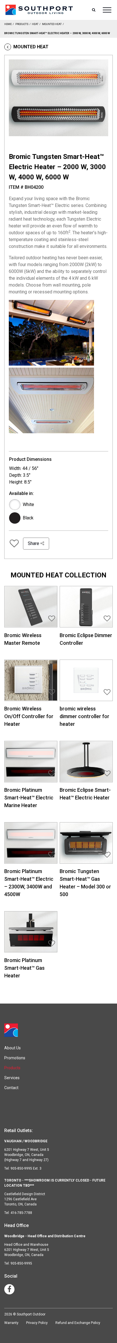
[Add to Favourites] (14, 543)
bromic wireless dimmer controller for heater (84, 716)
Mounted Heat (52, 24)
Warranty (11, 1323)
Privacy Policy (37, 1323)
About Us (12, 1048)
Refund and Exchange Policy (77, 1323)
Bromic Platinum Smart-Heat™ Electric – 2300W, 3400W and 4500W (28, 882)
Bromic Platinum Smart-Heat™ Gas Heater (24, 968)
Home (8, 24)
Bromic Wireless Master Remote (22, 639)
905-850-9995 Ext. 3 (26, 1168)
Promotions (14, 1058)
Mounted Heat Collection (58, 575)
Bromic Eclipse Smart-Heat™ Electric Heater (85, 794)
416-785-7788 (21, 1213)
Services (12, 1077)
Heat (35, 24)
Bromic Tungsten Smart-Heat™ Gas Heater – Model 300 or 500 (85, 882)
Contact (11, 1087)
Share (34, 543)
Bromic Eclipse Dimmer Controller (86, 639)
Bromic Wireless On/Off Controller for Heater (28, 716)
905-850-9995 (21, 1263)
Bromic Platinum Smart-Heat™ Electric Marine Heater (28, 797)
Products (21, 24)
